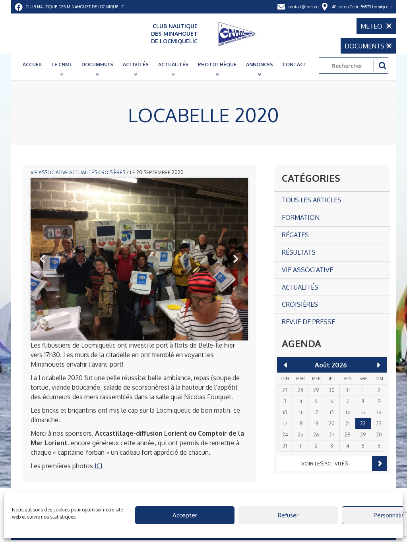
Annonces (259, 64)
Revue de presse (308, 322)
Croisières (111, 172)
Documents (97, 64)
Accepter (184, 515)
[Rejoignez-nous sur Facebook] (19, 6)
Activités (136, 64)
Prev (42, 259)
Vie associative (49, 172)
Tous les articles (311, 200)
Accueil (33, 64)
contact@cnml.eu (303, 6)
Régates (295, 235)
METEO (371, 26)
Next (236, 259)
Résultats (299, 252)
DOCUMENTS (364, 46)
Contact (295, 64)
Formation (301, 217)
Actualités (173, 64)
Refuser (288, 515)
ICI (99, 466)
